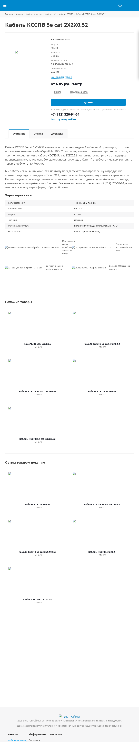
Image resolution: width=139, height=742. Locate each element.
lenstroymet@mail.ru (63, 119)
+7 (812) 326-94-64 (65, 114)
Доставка (34, 740)
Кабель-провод (17, 740)
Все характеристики (61, 76)
